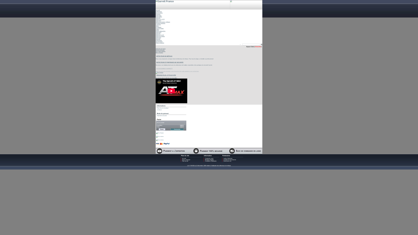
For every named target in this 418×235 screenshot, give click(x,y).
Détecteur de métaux (164, 56)
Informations (161, 106)
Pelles (157, 29)
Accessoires (159, 12)
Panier (159, 119)
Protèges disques (160, 23)
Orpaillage (158, 27)
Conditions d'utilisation (211, 161)
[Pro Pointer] (160, 133)
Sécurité (158, 39)
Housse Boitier (160, 28)
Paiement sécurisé (162, 115)
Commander (177, 129)
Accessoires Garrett (164, 68)
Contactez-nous (209, 158)
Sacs (157, 26)
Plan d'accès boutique (163, 108)
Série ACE (158, 15)
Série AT (158, 18)
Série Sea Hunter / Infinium (163, 22)
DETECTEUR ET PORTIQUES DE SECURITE (169, 62)
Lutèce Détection (227, 158)
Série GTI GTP (160, 35)
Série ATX (158, 20)
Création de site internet (229, 159)
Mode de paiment (163, 113)
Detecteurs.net (227, 161)
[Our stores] (160, 136)
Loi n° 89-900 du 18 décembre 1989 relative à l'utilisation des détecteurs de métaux (209, 165)
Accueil (158, 10)
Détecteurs (159, 11)
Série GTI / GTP (160, 19)
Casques (158, 24)
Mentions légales (209, 159)
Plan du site (185, 161)
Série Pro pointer (160, 36)
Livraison (159, 109)
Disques (158, 14)
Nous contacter (160, 43)
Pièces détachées (160, 31)
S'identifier (258, 46)
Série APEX (159, 16)
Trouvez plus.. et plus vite (166, 75)
